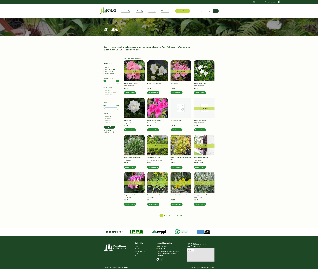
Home (105, 23)
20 (181, 216)
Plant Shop (111, 23)
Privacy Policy (205, 267)
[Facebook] (157, 259)
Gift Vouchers (259, 2)
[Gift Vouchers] (254, 1)
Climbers (164, 11)
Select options (130, 93)
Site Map (212, 267)
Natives (138, 11)
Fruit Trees (124, 11)
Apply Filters (109, 127)
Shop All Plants (181, 11)
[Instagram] (161, 259)
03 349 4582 (271, 2)
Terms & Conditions (195, 267)
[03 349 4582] (266, 2)
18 (174, 216)
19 (177, 216)
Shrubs (150, 11)
